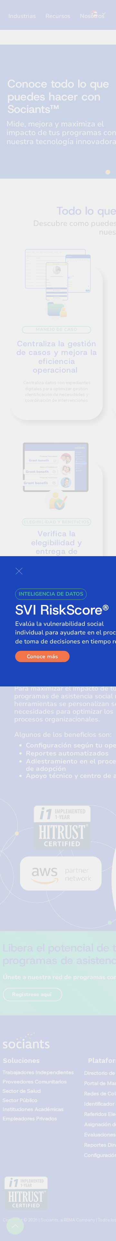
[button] (19, 571)
